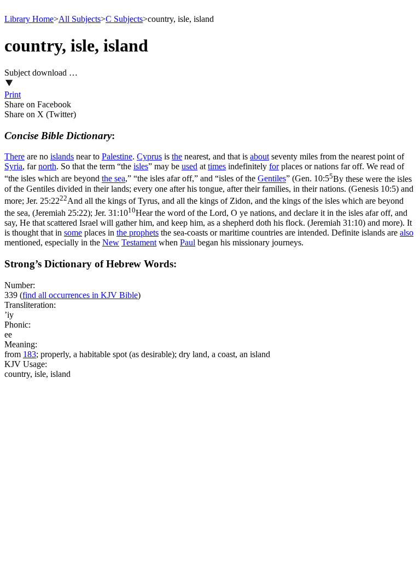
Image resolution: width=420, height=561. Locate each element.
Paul (187, 242)
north (47, 166)
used (189, 166)
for (274, 166)
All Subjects (80, 19)
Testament (138, 242)
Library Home (29, 19)
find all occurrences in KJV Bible (80, 295)
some (73, 232)
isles (140, 166)
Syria (13, 166)
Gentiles (272, 179)
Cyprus (149, 156)
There (14, 156)
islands (62, 156)
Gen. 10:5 (208, 183)
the (177, 156)
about (259, 156)
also (406, 232)
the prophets (137, 232)
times (217, 166)
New (110, 242)
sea (119, 179)
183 (29, 354)
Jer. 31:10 (205, 217)
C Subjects (124, 19)
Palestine (117, 156)
